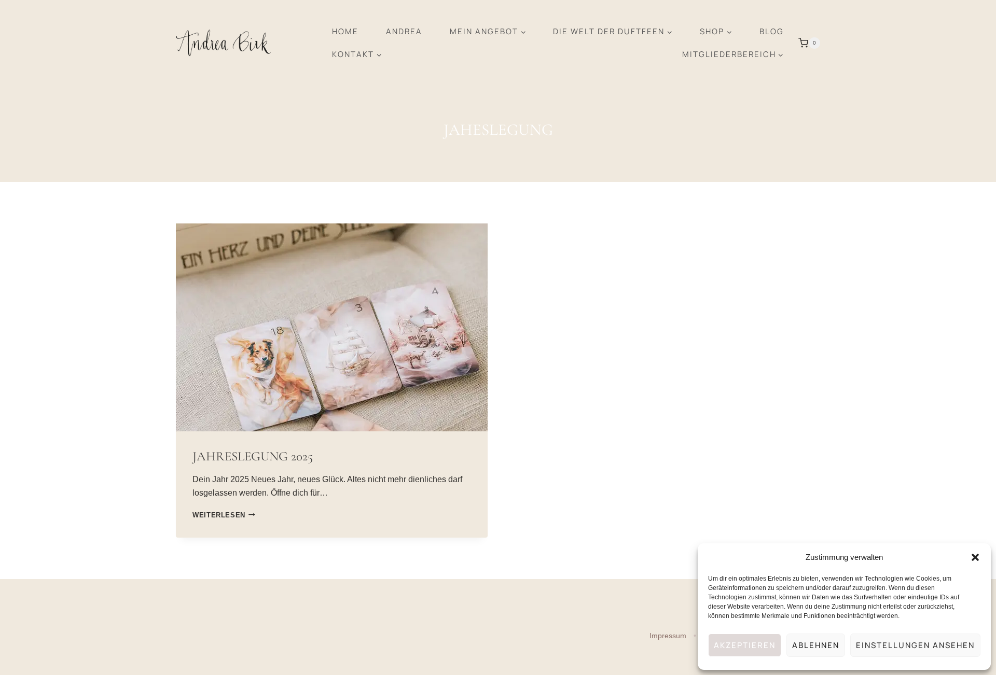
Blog (771, 31)
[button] (975, 557)
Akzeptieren (745, 645)
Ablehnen (815, 645)
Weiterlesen (223, 515)
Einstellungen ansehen (915, 645)
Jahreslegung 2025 (252, 456)
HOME (345, 31)
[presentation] (332, 327)
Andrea (404, 31)
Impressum (668, 635)
